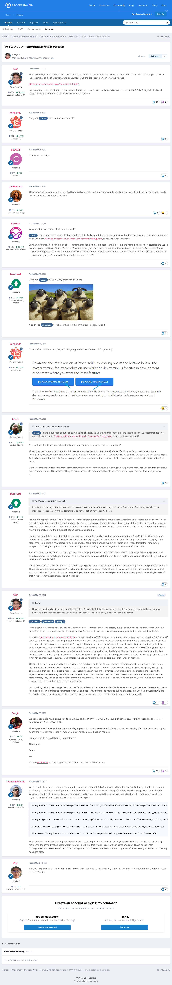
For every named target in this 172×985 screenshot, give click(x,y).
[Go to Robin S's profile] (16, 233)
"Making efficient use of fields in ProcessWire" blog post (73, 238)
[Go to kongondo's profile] (16, 122)
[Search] (167, 22)
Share (143, 56)
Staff (20, 29)
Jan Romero (15, 186)
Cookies (92, 978)
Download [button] (143, 5)
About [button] (92, 5)
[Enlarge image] (61, 302)
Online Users (34, 29)
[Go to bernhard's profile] (16, 284)
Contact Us (81, 978)
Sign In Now (125, 927)
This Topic (156, 22)
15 (14, 886)
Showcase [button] (104, 5)
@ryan (43, 118)
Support (34, 22)
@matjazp (46, 325)
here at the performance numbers (57, 637)
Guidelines (7, 29)
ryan (17, 54)
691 (13, 805)
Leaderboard (59, 22)
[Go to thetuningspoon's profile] (16, 791)
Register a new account (47, 927)
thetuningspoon (15, 781)
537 (13, 737)
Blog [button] (131, 5)
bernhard (15, 274)
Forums (20, 15)
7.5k (12, 136)
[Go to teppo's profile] (16, 428)
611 (13, 173)
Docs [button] (164, 5)
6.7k (12, 297)
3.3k (12, 442)
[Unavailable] (96, 380)
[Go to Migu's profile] (16, 872)
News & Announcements (41, 57)
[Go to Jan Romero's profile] (16, 196)
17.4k (12, 92)
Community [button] (119, 5)
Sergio (15, 713)
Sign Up (160, 14)
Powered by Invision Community (86, 981)
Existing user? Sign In (141, 14)
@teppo (60, 621)
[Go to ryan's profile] (8, 56)
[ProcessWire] (18, 5)
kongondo (15, 112)
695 (13, 210)
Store (45, 22)
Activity (21, 22)
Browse (8, 22)
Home (7, 15)
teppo (15, 419)
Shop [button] (154, 5)
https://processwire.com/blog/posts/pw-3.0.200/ (54, 84)
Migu (15, 863)
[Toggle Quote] (33, 426)
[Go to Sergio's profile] (16, 723)
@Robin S (35, 621)
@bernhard (48, 621)
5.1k (12, 247)
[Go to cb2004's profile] (16, 159)
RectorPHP (42, 762)
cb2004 (15, 149)
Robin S (15, 223)
